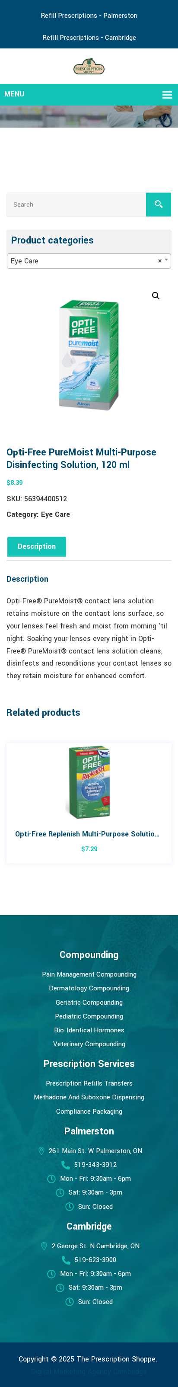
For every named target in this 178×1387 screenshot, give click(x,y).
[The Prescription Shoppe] (89, 65)
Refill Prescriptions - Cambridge (89, 37)
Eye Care (55, 514)
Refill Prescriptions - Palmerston (89, 15)
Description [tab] (37, 546)
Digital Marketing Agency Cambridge (89, 1372)
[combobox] (89, 261)
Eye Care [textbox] (86, 261)
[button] (156, 296)
